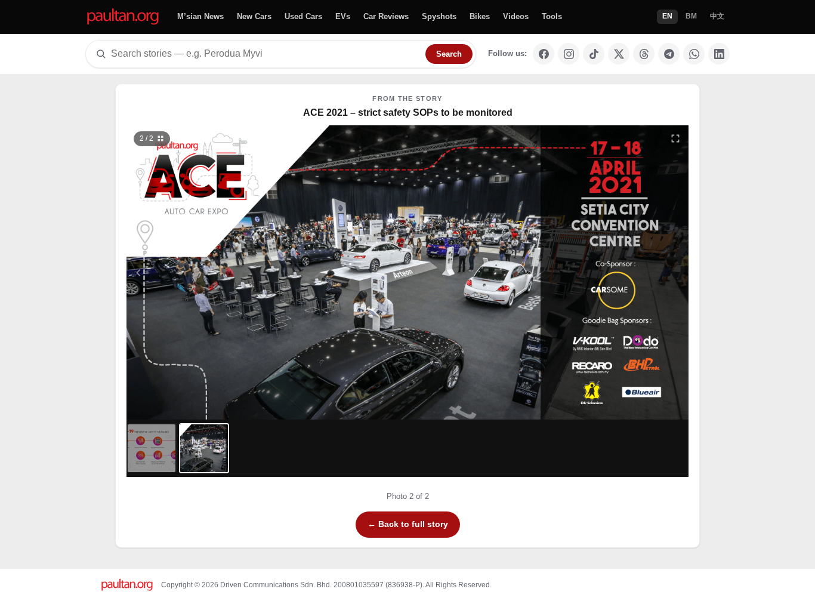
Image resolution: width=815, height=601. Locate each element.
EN (667, 16)
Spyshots (439, 16)
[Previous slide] (196, 272)
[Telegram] (669, 53)
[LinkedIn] (719, 53)
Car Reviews (386, 16)
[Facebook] (543, 53)
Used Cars (303, 16)
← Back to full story (408, 524)
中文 (717, 16)
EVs (342, 16)
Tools (552, 16)
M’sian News (200, 16)
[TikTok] (593, 53)
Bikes (480, 16)
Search (449, 54)
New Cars (254, 16)
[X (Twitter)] (618, 53)
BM (691, 16)
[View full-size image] (675, 138)
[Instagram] (568, 53)
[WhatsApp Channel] (694, 53)
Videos (516, 16)
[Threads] (644, 53)
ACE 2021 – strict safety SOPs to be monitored (408, 112)
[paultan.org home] (122, 17)
